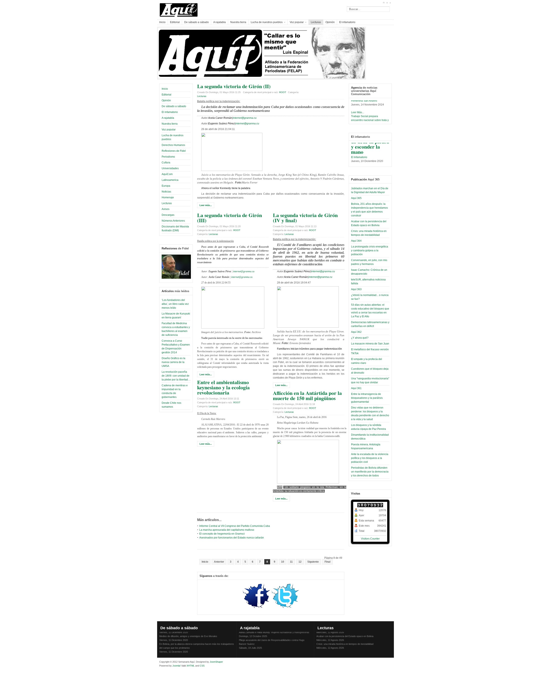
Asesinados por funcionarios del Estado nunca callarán (231, 537)
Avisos (165, 209)
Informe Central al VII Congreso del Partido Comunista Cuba (234, 525)
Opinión (166, 100)
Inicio (165, 88)
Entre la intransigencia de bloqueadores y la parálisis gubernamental (367, 398)
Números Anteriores (173, 220)
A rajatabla (168, 117)
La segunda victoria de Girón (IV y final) (305, 217)
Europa (166, 185)
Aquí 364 (356, 240)
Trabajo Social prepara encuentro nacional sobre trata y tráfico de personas (370, 116)
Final (327, 561)
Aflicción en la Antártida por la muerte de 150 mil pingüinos (307, 395)
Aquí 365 (356, 198)
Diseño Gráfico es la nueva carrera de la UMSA (173, 362)
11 (291, 561)
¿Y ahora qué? (359, 337)
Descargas (168, 214)
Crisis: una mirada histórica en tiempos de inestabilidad (344, 639)
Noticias (166, 191)
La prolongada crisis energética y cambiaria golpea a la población (369, 250)
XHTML (191, 665)
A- (390, 3)
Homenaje (168, 197)
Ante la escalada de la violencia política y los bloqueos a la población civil (369, 458)
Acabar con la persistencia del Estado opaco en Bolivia (344, 632)
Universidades (170, 168)
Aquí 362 (356, 331)
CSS (202, 665)
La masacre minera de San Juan (370, 343)
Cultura (166, 162)
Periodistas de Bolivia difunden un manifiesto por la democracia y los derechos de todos (369, 471)
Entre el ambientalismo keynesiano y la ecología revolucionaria (223, 387)
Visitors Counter (370, 538)
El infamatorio (170, 112)
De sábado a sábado (174, 106)
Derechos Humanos (173, 145)
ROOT (282, 92)
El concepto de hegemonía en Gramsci (222, 533)
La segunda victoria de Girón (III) (229, 217)
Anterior (219, 561)
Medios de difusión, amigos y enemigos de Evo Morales (188, 632)
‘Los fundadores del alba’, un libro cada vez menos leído (175, 304)
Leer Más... (357, 108)
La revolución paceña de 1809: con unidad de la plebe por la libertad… (176, 375)
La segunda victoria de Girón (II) (234, 86)
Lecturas (167, 203)
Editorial (166, 94)
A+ (383, 3)
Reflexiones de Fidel (174, 150)
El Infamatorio (359, 153)
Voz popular (169, 129)
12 (300, 561)
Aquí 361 (356, 388)
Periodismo (168, 156)
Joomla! (176, 665)
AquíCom (167, 174)
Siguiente (313, 561)
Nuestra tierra (170, 123)
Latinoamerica (170, 180)
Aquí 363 (356, 289)
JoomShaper (216, 661)
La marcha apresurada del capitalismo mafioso (226, 529)
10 (282, 561)
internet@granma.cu (245, 117)
